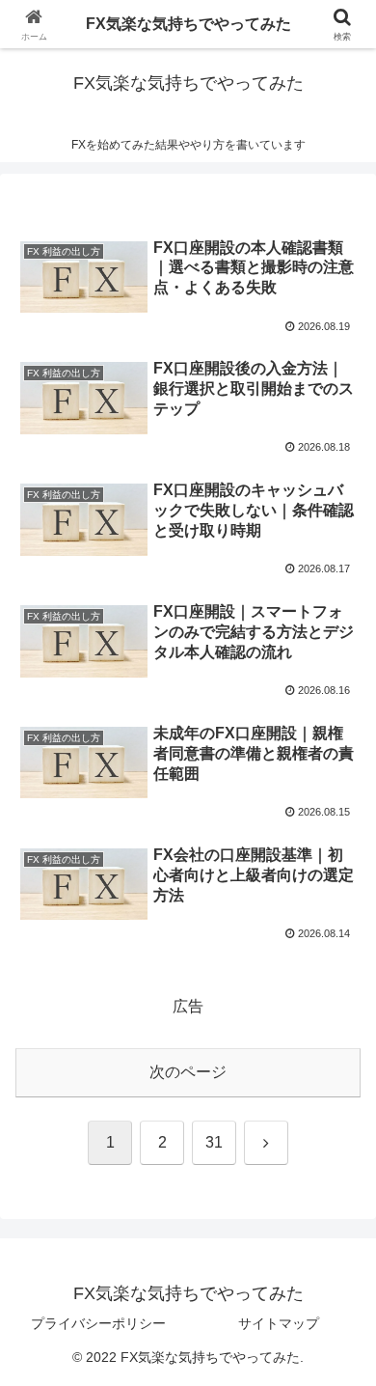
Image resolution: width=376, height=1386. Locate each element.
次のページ (188, 1072)
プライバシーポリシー (98, 1323)
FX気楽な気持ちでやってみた (188, 23)
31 (214, 1142)
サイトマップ (278, 1323)
